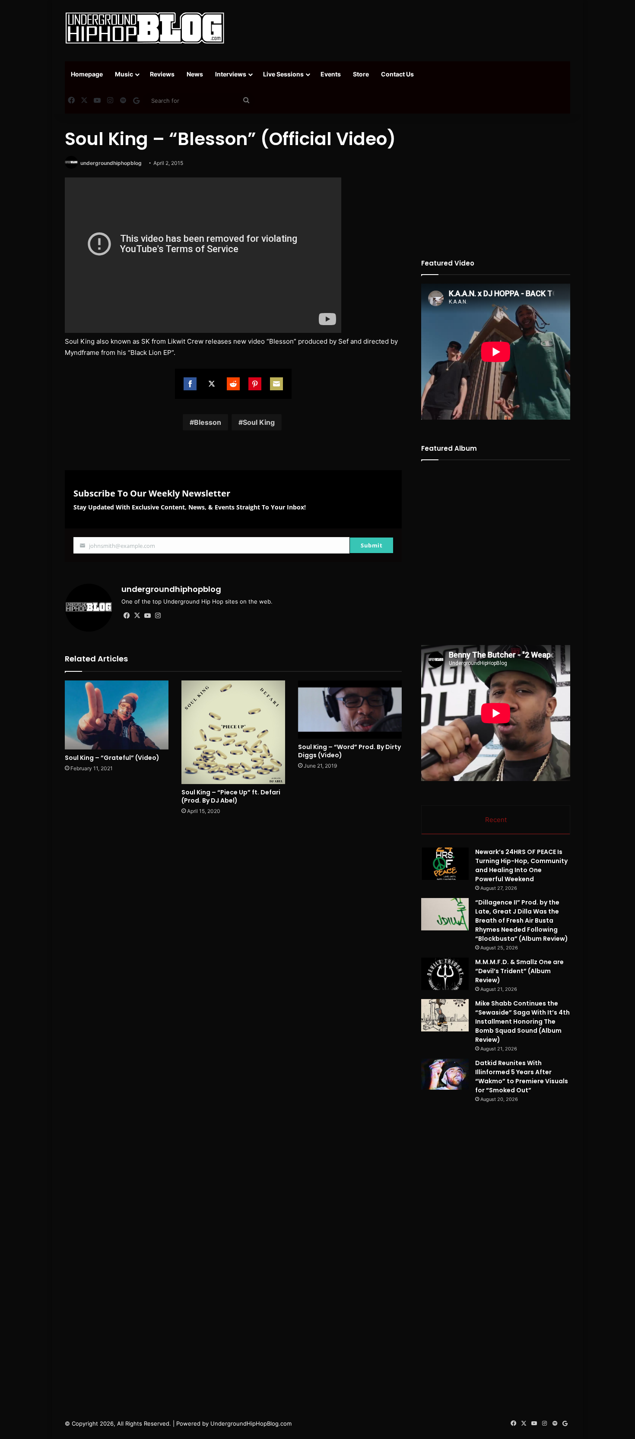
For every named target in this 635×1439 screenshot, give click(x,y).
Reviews (162, 74)
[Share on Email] (276, 383)
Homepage (87, 74)
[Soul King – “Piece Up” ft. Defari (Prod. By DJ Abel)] (233, 732)
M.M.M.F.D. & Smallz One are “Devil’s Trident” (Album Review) (519, 971)
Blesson (207, 422)
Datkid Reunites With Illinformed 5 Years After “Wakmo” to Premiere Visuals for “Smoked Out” (521, 1076)
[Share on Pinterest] (254, 383)
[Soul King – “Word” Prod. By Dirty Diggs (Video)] (350, 709)
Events (331, 74)
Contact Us (397, 74)
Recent (496, 820)
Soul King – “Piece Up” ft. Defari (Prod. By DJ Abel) (230, 796)
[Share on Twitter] (211, 383)
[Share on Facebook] (190, 383)
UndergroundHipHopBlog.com (251, 1423)
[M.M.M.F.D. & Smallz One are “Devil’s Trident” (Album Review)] (445, 974)
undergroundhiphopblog (111, 163)
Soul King (259, 422)
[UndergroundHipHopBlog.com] (145, 28)
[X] (137, 615)
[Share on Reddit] (233, 383)
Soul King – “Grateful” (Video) (112, 757)
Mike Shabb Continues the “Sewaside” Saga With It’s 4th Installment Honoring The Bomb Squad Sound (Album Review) (522, 1021)
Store (361, 74)
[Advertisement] (404, 28)
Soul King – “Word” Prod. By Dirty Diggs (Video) (349, 751)
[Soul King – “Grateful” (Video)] (116, 715)
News (195, 74)
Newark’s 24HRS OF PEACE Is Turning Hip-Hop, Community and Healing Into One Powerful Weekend (521, 865)
